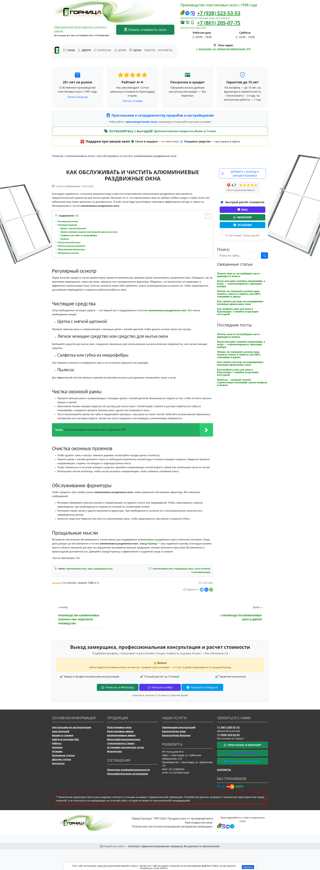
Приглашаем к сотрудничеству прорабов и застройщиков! (163, 115)
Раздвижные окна (183, 569)
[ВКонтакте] (206, 590)
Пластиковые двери (120, 731)
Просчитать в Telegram (244, 761)
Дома (122, 50)
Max (245, 209)
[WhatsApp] (211, 590)
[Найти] (264, 255)
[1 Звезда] (53, 583)
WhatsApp (244, 217)
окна (90, 569)
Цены (136, 50)
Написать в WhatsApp (119, 687)
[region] (160, 866)
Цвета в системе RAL (65, 739)
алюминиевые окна (76, 569)
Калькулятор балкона (176, 735)
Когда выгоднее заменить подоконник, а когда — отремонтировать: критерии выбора (241, 284)
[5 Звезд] (61, 583)
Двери (86, 50)
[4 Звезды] (59, 583)
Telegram (245, 225)
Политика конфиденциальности (128, 769)
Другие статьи (61, 759)
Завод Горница (148, 543)
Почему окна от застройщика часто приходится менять (238, 275)
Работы (149, 50)
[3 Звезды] (57, 583)
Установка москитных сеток (125, 747)
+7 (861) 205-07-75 (218, 22)
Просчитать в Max (244, 753)
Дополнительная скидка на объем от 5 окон (185, 131)
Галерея (57, 747)
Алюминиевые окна (80, 156)
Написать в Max (161, 687)
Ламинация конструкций (179, 727)
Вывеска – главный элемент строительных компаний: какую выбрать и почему (242, 382)
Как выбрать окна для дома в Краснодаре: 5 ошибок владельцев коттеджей (237, 311)
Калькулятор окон (174, 731)
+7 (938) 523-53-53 (218, 13)
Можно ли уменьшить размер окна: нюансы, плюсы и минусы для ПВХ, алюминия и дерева (239, 294)
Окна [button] (70, 50)
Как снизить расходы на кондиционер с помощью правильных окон (240, 302)
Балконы (104, 50)
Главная (57, 156)
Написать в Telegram (204, 687)
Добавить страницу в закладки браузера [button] (244, 173)
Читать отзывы (132, 101)
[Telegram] (202, 590)
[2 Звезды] (55, 583)
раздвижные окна (103, 569)
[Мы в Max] (192, 13)
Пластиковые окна (119, 727)
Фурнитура (114, 751)
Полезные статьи (63, 755)
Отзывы (57, 751)
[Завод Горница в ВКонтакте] (227, 826)
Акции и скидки (62, 735)
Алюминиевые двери (121, 735)
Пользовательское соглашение (127, 773)
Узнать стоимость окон (146, 29)
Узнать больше (78, 97)
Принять (248, 867)
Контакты (165, 50)
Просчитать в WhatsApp (244, 745)
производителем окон (142, 122)
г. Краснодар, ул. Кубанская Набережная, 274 (223, 49)
